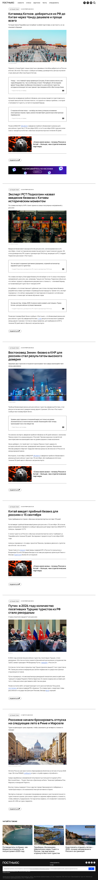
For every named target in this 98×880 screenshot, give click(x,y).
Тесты (44, 3)
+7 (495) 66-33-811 (28, 878)
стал (39, 319)
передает (44, 663)
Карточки (36, 3)
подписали (18, 555)
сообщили (27, 773)
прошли (22, 550)
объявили (24, 126)
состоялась (12, 688)
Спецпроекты (54, 3)
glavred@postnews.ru (16, 878)
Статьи (28, 3)
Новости (21, 3)
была (47, 690)
